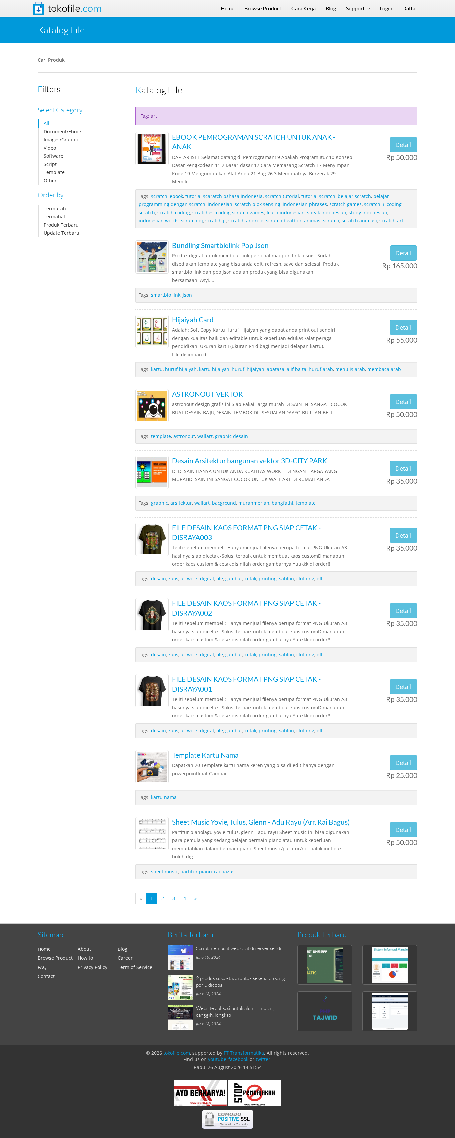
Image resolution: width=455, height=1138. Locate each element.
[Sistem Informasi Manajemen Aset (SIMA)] (389, 965)
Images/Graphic (61, 139)
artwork (189, 578)
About (84, 949)
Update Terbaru (61, 233)
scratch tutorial (282, 196)
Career (125, 958)
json (187, 295)
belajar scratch (354, 196)
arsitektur (181, 503)
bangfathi (282, 503)
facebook (238, 1059)
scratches (203, 212)
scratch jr (215, 220)
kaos (173, 578)
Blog (122, 949)
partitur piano (196, 871)
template (161, 436)
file (219, 578)
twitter (263, 1059)
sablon (286, 578)
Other (50, 180)
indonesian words (159, 220)
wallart (205, 436)
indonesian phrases (305, 204)
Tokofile (75, 8)
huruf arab (321, 369)
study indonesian (368, 212)
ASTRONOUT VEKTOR (207, 394)
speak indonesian (326, 212)
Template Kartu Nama (205, 755)
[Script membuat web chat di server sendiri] (182, 957)
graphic (159, 503)
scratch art (391, 220)
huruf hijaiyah (181, 369)
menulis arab (350, 369)
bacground (224, 503)
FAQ (42, 967)
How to (85, 958)
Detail (403, 145)
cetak (250, 578)
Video (50, 148)
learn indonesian (286, 212)
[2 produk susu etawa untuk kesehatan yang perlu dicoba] (182, 987)
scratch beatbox (284, 220)
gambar (233, 578)
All (46, 123)
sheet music (164, 871)
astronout (184, 436)
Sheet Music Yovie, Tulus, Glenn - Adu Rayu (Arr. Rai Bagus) (261, 822)
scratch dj (192, 220)
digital (207, 578)
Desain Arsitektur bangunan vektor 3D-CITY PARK (249, 460)
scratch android (246, 220)
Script (50, 164)
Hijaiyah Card (193, 319)
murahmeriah (253, 503)
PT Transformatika (244, 1053)
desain (158, 578)
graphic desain (231, 436)
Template (54, 172)
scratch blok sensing (257, 204)
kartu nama (164, 797)
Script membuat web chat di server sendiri (240, 948)
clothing (305, 578)
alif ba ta (296, 369)
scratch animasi (359, 220)
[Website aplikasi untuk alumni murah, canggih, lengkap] (182, 1017)
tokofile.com (176, 1053)
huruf (238, 369)
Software (53, 156)
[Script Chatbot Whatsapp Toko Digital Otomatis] (324, 965)
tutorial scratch (318, 196)
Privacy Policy (92, 967)
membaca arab (384, 369)
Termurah (55, 208)
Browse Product (55, 958)
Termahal (54, 216)
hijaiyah (255, 369)
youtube (217, 1059)
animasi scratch (321, 220)
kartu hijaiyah (214, 369)
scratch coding (173, 212)
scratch (159, 196)
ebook (176, 196)
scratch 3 (374, 204)
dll (319, 578)
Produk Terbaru (61, 225)
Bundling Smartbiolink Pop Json (220, 245)
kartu (157, 369)
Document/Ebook (63, 131)
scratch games (345, 204)
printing (268, 578)
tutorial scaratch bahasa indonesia (224, 196)
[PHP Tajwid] (324, 1011)
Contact (46, 976)
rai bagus (224, 871)
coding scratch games (240, 212)
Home (44, 949)
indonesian (220, 204)
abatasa (275, 369)
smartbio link (165, 295)
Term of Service (135, 967)
